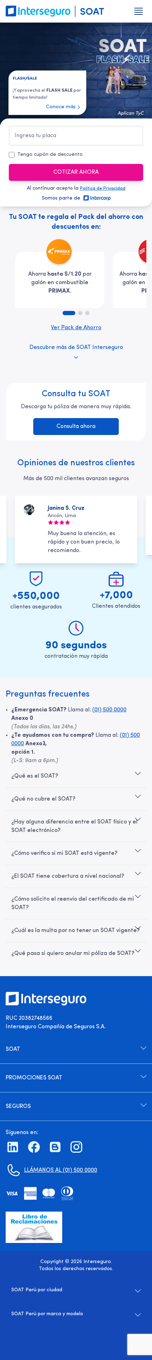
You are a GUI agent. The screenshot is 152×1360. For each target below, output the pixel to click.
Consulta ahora (76, 426)
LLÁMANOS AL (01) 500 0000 (60, 1170)
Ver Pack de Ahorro (76, 328)
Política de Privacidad (102, 188)
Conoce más (61, 107)
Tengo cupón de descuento (50, 154)
